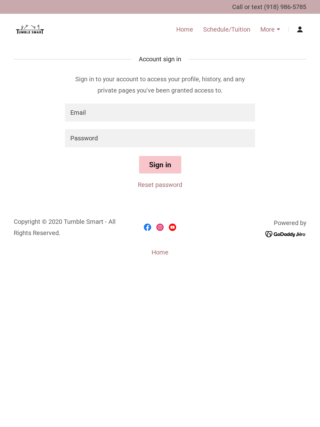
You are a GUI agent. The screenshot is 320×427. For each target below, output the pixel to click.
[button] (270, 30)
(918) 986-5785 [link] (285, 7)
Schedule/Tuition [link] (226, 29)
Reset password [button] (160, 184)
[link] (30, 29)
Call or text (248, 7)
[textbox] (160, 112)
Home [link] (184, 29)
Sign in (160, 165)
